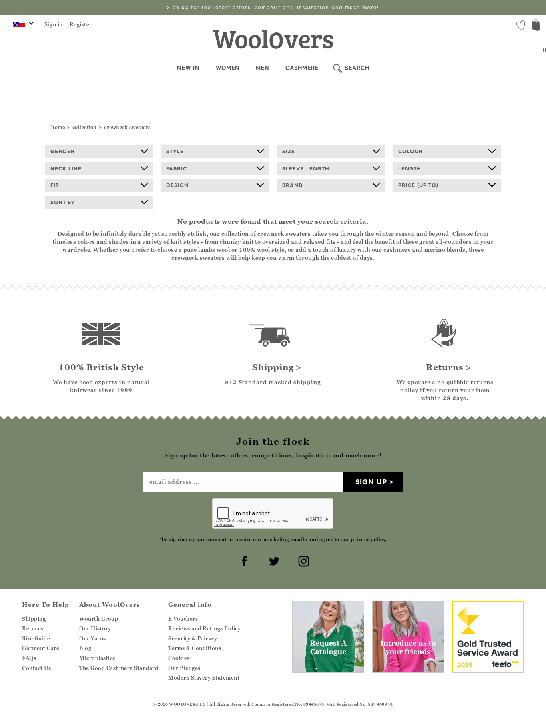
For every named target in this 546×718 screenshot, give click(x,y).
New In (188, 68)
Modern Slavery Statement (203, 677)
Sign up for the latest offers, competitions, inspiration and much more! (273, 7)
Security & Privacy (192, 638)
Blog (85, 648)
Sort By (62, 202)
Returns (33, 628)
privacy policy (368, 539)
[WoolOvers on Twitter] (273, 560)
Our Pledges (184, 668)
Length (409, 168)
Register (81, 24)
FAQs (29, 658)
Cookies (179, 658)
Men (262, 68)
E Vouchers (183, 619)
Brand (292, 185)
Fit (54, 185)
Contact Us (36, 668)
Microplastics (97, 658)
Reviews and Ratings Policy (204, 628)
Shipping (34, 619)
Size (288, 151)
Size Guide (36, 638)
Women (228, 68)
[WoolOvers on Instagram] (302, 560)
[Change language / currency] (22, 27)
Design (177, 185)
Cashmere (302, 68)
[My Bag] (536, 26)
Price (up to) (418, 185)
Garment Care (40, 648)
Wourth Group (98, 619)
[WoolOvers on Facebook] (243, 560)
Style (175, 151)
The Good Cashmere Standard (118, 668)
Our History (95, 628)
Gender (62, 151)
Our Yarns (92, 638)
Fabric (176, 168)
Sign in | (55, 24)
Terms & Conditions (194, 648)
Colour (410, 151)
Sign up (371, 482)
